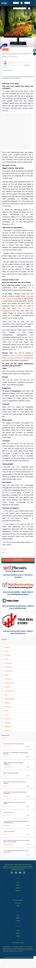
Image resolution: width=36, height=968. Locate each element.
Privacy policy (18, 903)
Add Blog (18, 920)
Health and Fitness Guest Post (16, 951)
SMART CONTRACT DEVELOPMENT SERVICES (13, 763)
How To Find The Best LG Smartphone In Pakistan (14, 782)
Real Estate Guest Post (8, 948)
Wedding (7, 702)
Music (6, 710)
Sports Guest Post (28, 948)
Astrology (8, 679)
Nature (7, 659)
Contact (18, 885)
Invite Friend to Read (18, 560)
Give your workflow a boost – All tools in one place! (18, 576)
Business (5, 49)
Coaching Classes (10, 691)
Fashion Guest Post (18, 948)
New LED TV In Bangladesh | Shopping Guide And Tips (15, 753)
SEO (6, 695)
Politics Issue (9, 671)
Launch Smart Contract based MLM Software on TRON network (16, 822)
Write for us (18, 890)
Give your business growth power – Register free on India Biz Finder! (18, 607)
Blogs (18, 915)
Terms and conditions (18, 900)
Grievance (18, 887)
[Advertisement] (18, 131)
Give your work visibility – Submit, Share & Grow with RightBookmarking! (18, 593)
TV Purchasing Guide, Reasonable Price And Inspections (15, 851)
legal (18, 905)
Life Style (7, 655)
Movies (7, 675)
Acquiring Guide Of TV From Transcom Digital (14, 803)
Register (18, 933)
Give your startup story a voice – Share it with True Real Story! (18, 632)
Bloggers (18, 918)
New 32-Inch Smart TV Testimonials (13, 743)
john (4, 796)
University (7, 718)
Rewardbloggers (13, 957)
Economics (8, 726)
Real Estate (8, 706)
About (18, 882)
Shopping (7, 722)
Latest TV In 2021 (8, 812)
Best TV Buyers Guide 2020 (10, 773)
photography (8, 667)
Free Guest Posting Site (22, 949)
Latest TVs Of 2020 (8, 831)
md (4, 746)
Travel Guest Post (7, 946)
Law (6, 714)
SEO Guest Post (28, 946)
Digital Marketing (9, 699)
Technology (8, 663)
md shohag (11, 62)
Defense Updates (10, 683)
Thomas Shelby (7, 767)
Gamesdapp (6, 825)
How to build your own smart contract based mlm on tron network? (16, 841)
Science (7, 730)
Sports (7, 651)
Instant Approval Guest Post (9, 949)
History (7, 647)
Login (18, 930)
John (4, 786)
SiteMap (18, 936)
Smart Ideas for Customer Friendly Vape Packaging (14, 792)
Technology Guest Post (18, 946)
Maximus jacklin (8, 844)
